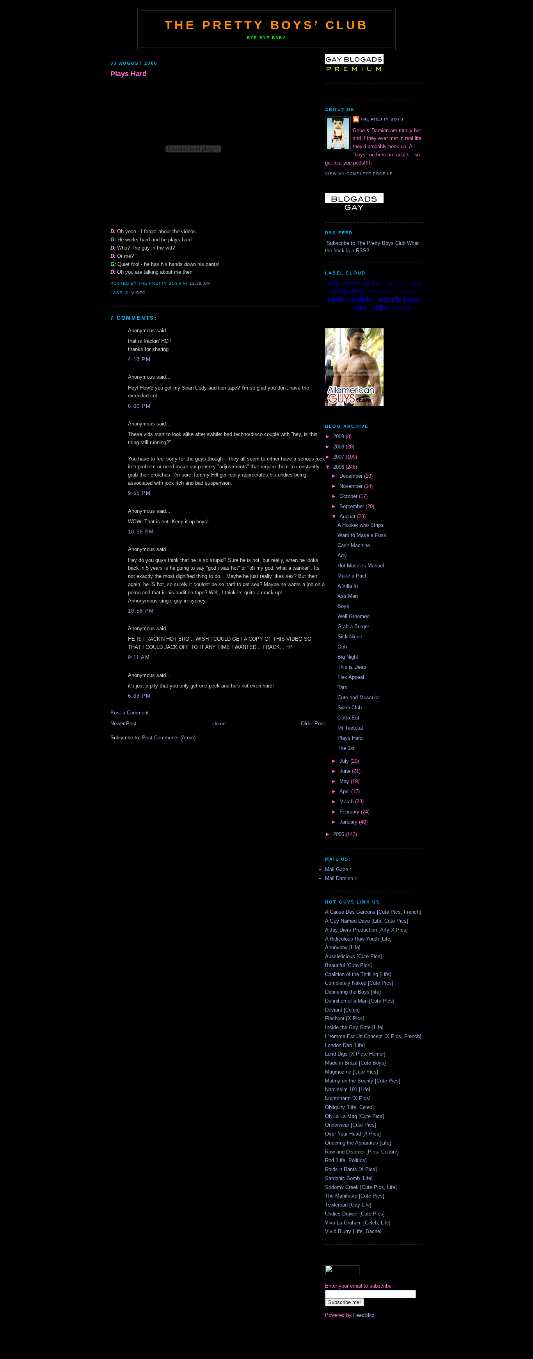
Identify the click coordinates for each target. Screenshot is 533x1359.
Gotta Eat (348, 718)
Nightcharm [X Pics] (348, 1098)
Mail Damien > (341, 878)
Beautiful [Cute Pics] (348, 965)
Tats (342, 687)
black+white (362, 283)
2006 (339, 467)
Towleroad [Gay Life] (348, 1205)
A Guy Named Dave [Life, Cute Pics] (366, 921)
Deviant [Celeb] (342, 1010)
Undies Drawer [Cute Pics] (355, 1214)
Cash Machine (354, 545)
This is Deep (352, 667)
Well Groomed (354, 616)
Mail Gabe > (339, 869)
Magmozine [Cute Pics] (351, 1072)
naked (342, 309)
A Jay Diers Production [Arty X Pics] (366, 930)
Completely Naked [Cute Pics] (359, 983)
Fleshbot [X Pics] (344, 1018)
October (349, 496)
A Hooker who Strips (361, 525)
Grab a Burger (353, 626)
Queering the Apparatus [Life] (358, 1143)
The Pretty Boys (382, 119)
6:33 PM (139, 696)
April (345, 791)
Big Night (348, 657)
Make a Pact (352, 576)
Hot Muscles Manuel (361, 566)
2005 (339, 834)
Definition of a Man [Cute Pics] (359, 1001)
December (351, 476)
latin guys (381, 291)
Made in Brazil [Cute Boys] (355, 1063)
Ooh (342, 647)
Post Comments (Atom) (168, 738)
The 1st (346, 748)
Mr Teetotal (350, 728)
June (345, 771)
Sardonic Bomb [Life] (349, 1178)
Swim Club (350, 708)
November (351, 486)
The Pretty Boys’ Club (266, 25)
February (350, 812)
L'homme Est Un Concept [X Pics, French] (373, 1036)
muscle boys (398, 299)
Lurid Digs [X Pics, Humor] (355, 1054)
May (345, 781)
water (403, 308)
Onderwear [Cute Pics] (350, 1125)
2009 (339, 436)
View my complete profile (359, 174)
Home (219, 723)
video (138, 293)
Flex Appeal (351, 677)
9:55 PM (139, 493)
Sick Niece (350, 637)
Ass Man (348, 596)
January (349, 822)
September (352, 506)
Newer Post (123, 723)
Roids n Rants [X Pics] (351, 1169)
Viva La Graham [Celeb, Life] (358, 1223)
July (344, 761)
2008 (339, 447)
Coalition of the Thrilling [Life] (358, 974)
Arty (342, 555)
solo (360, 308)
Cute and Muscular (359, 697)
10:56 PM (141, 532)
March (347, 801)
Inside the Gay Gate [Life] (354, 1027)
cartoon (394, 283)
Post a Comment (129, 713)
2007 (339, 457)
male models (350, 299)
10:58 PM (141, 611)
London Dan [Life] (345, 1045)
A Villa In (348, 586)
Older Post (313, 723)
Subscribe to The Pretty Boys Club (366, 243)
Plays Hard (128, 74)
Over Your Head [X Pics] (353, 1134)
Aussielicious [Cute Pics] (353, 956)
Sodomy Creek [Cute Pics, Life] (361, 1187)
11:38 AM (200, 283)
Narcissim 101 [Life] (347, 1089)
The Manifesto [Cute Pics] (354, 1196)
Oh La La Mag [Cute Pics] (354, 1116)
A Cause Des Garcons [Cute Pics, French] (373, 912)
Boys (343, 606)
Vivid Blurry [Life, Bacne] (353, 1231)
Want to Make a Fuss (362, 535)
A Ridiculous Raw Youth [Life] (358, 939)
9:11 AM (139, 657)
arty (333, 283)
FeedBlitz (364, 1315)
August (348, 516)
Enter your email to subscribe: (359, 1286)
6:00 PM (139, 406)
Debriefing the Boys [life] (353, 992)
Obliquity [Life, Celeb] (349, 1107)
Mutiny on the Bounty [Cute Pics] (362, 1081)
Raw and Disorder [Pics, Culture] (362, 1152)
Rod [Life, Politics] (346, 1160)
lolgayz (407, 291)
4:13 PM (139, 359)
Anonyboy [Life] (343, 947)
